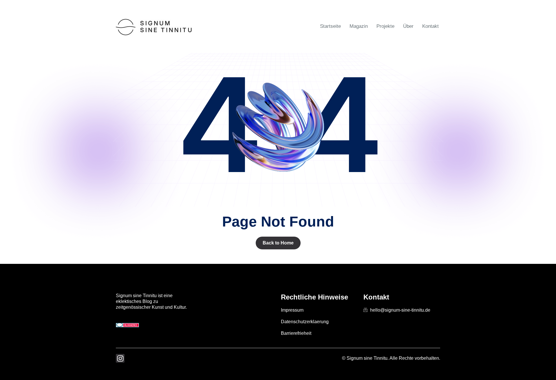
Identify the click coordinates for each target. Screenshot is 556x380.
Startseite (330, 26)
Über (408, 26)
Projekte (385, 26)
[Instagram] (120, 358)
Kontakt (430, 26)
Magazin (359, 26)
